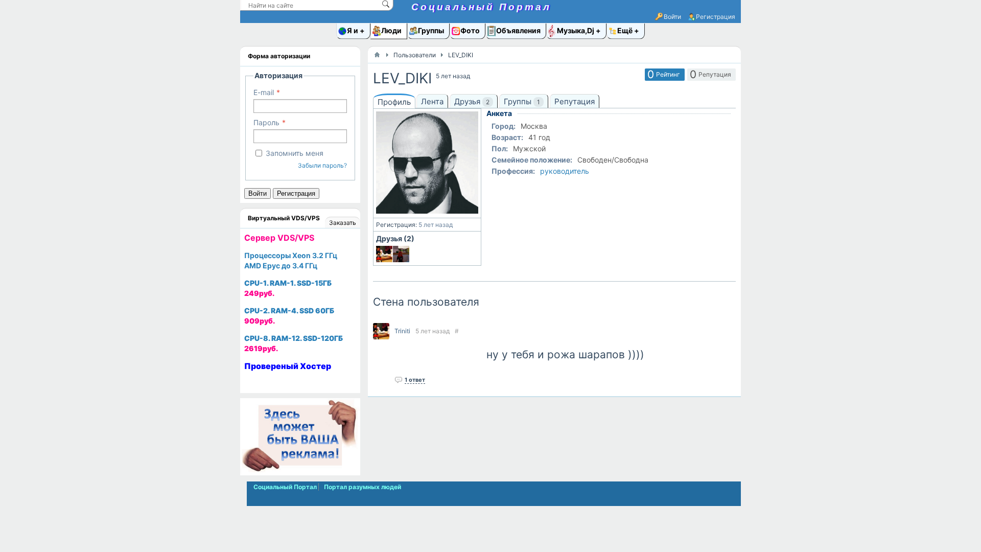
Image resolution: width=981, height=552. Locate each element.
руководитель (564, 171)
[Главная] (377, 55)
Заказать (342, 222)
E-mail (263, 92)
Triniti (402, 331)
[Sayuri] (401, 254)
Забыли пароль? (322, 165)
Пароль (266, 122)
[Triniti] (384, 254)
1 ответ (415, 379)
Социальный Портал (481, 7)
